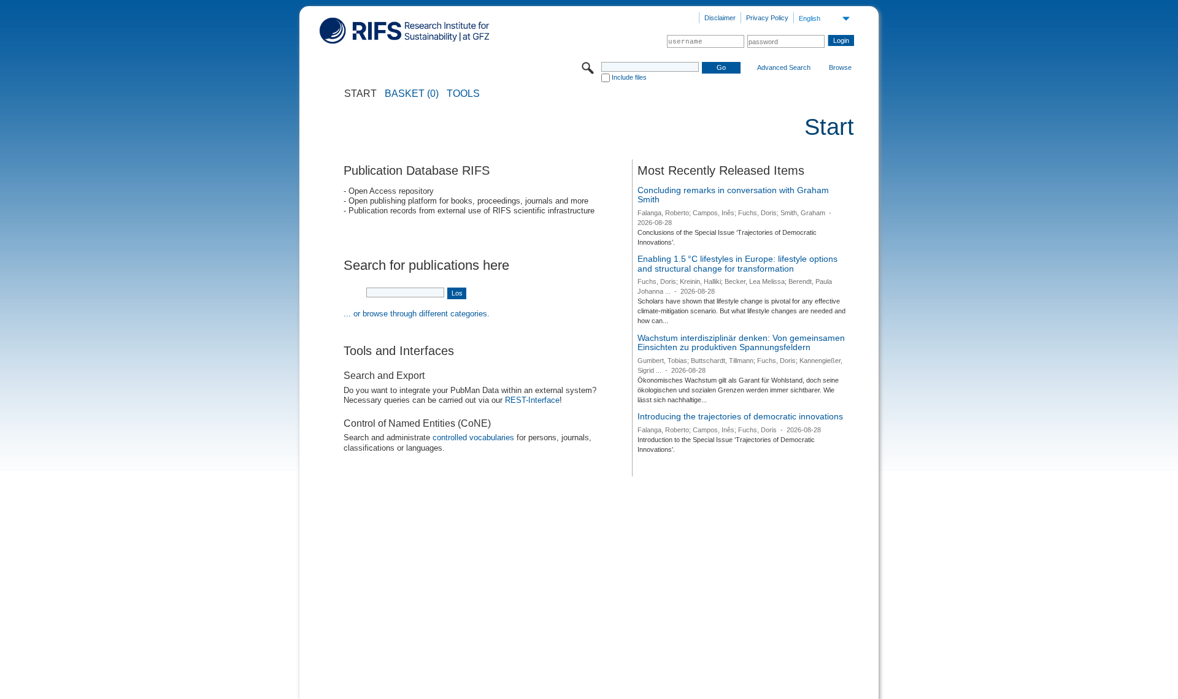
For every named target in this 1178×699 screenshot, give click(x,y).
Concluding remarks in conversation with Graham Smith (733, 195)
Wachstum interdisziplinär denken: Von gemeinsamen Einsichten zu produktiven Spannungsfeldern (741, 343)
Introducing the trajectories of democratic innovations (740, 416)
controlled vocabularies (473, 437)
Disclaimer (720, 17)
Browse (840, 67)
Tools (463, 94)
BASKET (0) (412, 94)
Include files (629, 77)
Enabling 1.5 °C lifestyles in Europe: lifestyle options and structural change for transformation (737, 263)
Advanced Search (783, 67)
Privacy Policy (767, 17)
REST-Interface (532, 400)
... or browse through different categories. (417, 313)
